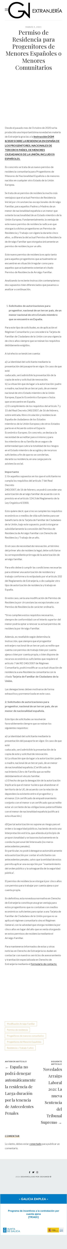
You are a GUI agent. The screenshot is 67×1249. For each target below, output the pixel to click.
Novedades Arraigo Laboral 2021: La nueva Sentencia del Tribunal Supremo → (51, 1096)
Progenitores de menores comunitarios (25, 1036)
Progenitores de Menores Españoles (24, 1042)
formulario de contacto (44, 963)
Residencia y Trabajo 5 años (20, 1048)
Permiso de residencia (17, 1030)
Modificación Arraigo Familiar (21, 1024)
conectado (35, 1143)
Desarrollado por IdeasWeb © (36, 1177)
